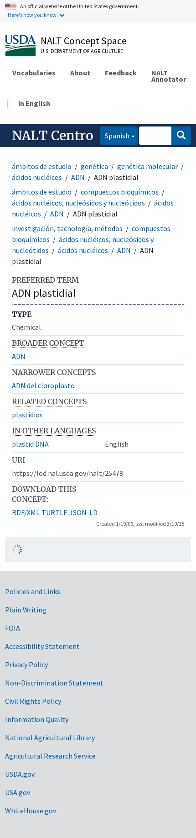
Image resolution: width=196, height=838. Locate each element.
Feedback (121, 72)
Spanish (114, 135)
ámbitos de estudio (42, 166)
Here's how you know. (33, 14)
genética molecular (147, 166)
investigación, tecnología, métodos (67, 228)
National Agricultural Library (50, 737)
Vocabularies (34, 72)
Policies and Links (32, 591)
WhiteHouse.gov (30, 810)
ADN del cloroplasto (43, 385)
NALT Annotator (168, 76)
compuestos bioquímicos (120, 191)
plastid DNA (30, 443)
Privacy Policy (26, 664)
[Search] (181, 135)
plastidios (27, 414)
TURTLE (54, 512)
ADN (78, 177)
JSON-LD (83, 512)
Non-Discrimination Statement (54, 682)
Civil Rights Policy (33, 701)
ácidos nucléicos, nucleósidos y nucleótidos (78, 202)
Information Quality (36, 719)
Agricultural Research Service (50, 755)
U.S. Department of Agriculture (82, 50)
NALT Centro (52, 135)
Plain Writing (25, 609)
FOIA (12, 627)
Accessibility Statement (42, 646)
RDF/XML (26, 512)
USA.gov (17, 792)
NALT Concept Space (84, 40)
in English (34, 103)
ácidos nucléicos (37, 177)
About (80, 72)
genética (94, 166)
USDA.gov (20, 774)
